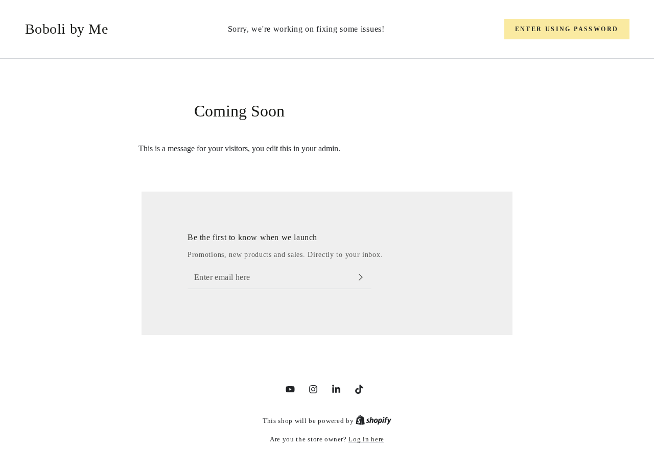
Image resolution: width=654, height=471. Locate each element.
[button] (566, 29)
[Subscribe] (365, 277)
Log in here (366, 439)
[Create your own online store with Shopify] (373, 421)
